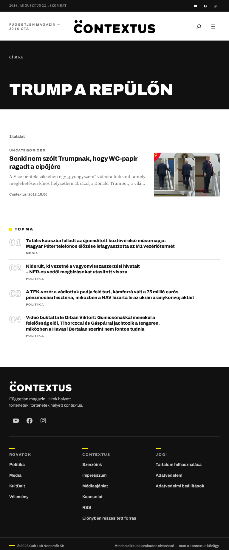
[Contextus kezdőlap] (114, 26)
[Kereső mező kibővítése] (198, 26)
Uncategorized (27, 150)
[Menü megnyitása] (213, 26)
